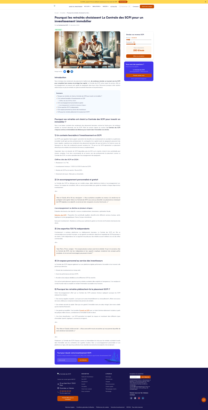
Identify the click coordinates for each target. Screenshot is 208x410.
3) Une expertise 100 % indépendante (68, 107)
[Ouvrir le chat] (204, 400)
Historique (108, 376)
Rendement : (130, 42)
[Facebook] (131, 398)
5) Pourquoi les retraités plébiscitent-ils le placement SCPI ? (74, 112)
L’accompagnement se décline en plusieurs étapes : (72, 105)
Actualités (62, 13)
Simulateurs (84, 381)
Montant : (131, 37)
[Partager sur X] (68, 71)
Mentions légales (70, 407)
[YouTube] (139, 398)
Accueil (56, 13)
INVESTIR (105, 6)
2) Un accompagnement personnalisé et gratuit (70, 103)
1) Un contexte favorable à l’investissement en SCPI (71, 98)
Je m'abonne (83, 360)
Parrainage (108, 391)
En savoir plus (123, 1)
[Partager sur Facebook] (64, 71)
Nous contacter (85, 391)
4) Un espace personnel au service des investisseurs (72, 109)
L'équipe (108, 381)
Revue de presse (110, 384)
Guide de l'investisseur (87, 376)
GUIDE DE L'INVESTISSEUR (75, 6)
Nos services (109, 379)
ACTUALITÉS (113, 6)
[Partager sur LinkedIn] (72, 71)
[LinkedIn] (142, 398)
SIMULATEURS (96, 6)
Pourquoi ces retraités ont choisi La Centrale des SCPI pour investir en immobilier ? (80, 96)
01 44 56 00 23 (65, 391)
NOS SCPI (86, 6)
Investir (83, 384)
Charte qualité (109, 386)
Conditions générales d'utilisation (85, 407)
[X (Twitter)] (135, 398)
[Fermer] (205, 2)
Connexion (136, 6)
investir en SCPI (84, 310)
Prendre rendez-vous (138, 75)
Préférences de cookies (102, 407)
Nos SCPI (83, 379)
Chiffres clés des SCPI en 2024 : (67, 100)
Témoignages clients (111, 389)
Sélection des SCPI (60, 215)
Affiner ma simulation (138, 56)
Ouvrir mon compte (147, 6)
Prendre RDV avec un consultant (68, 398)
